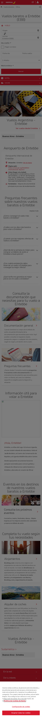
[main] (21, 699)
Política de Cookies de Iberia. (15, 701)
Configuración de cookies (21, 707)
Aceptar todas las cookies (20, 713)
